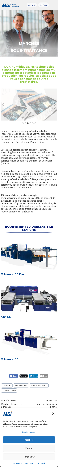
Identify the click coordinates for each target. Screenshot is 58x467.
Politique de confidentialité (34, 463)
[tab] (23, 123)
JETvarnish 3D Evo (12, 274)
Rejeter (29, 448)
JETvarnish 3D (10, 359)
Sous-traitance (9, 390)
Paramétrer (29, 456)
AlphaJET (7, 316)
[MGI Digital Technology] (10, 5)
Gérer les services (28, 432)
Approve (31, 5)
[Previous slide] (3, 104)
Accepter (29, 439)
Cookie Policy (17, 463)
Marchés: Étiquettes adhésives (11, 403)
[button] (53, 413)
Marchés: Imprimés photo (47, 403)
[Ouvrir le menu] (53, 5)
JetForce (43, 5)
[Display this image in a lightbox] (29, 104)
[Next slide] (54, 104)
